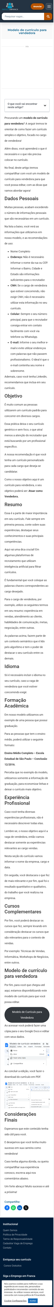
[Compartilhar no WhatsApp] (13, 1207)
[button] (45, 105)
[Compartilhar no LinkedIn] (19, 1207)
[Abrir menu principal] (49, 6)
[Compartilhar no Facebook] (7, 1207)
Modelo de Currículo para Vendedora (27, 1014)
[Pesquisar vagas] (48, 16)
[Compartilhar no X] (25, 1207)
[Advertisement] (27, 67)
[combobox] (23, 16)
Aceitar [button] (33, 1301)
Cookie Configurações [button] (15, 1300)
